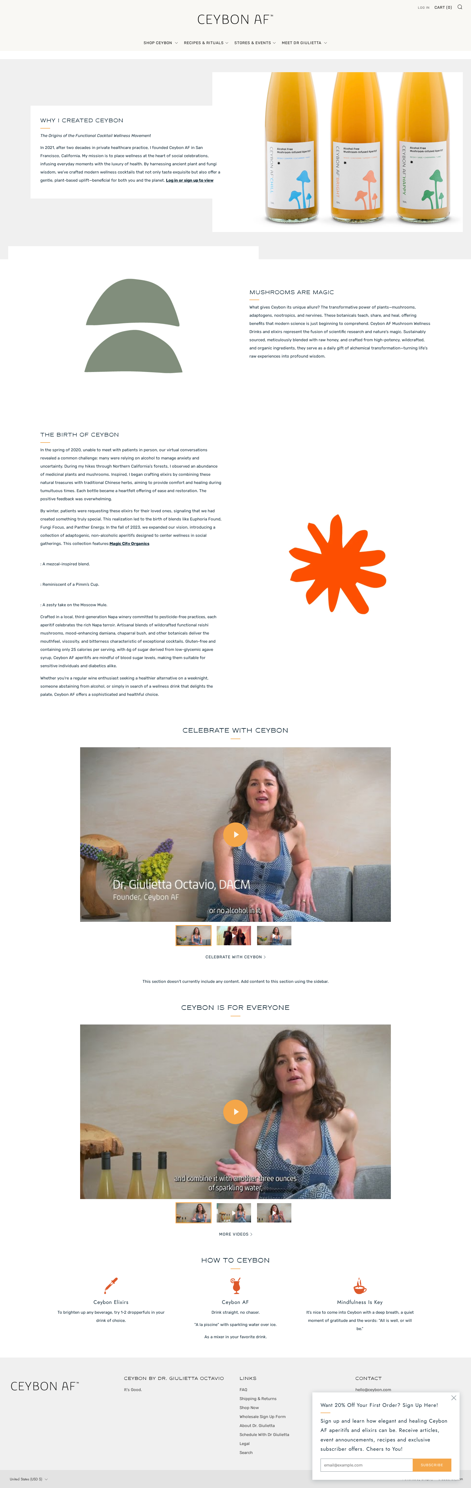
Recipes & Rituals (204, 43)
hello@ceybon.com (373, 1389)
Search (246, 1452)
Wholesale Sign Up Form (263, 1416)
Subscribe (432, 1465)
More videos (234, 1234)
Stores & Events (252, 43)
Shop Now (249, 1407)
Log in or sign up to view (189, 180)
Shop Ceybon (158, 43)
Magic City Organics (129, 543)
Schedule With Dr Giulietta (264, 1434)
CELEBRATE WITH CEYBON (234, 957)
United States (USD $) (26, 1479)
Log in (424, 8)
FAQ (243, 1389)
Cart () (443, 7)
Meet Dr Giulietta (302, 43)
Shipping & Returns (258, 1398)
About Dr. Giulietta (257, 1425)
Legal (245, 1443)
